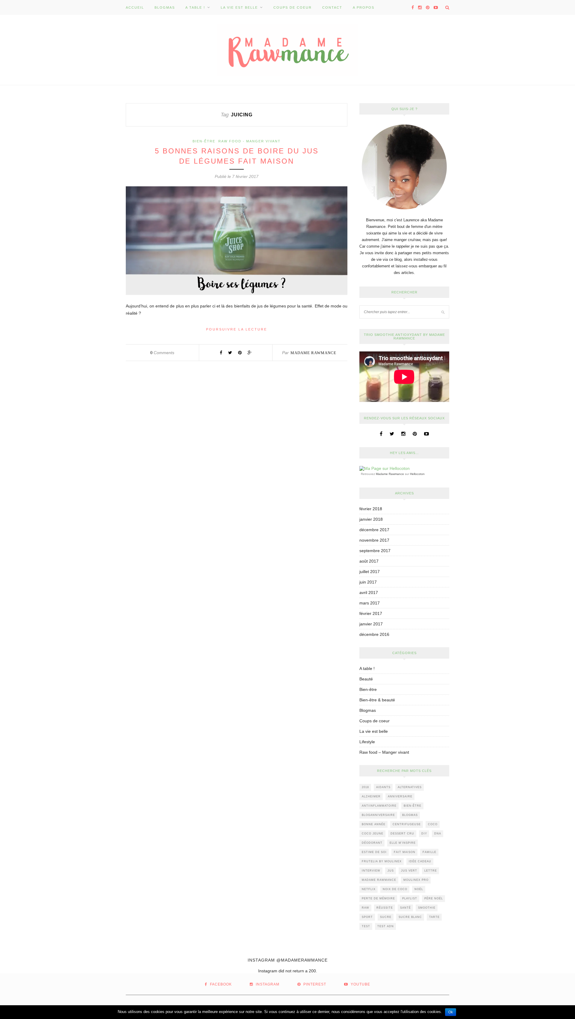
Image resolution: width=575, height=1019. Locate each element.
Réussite (384, 907)
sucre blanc (410, 917)
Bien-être (204, 141)
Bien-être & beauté (377, 699)
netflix (369, 889)
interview (371, 870)
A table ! (195, 7)
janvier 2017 (371, 624)
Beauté (366, 679)
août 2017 (369, 561)
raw (365, 907)
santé (405, 907)
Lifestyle (367, 741)
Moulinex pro (416, 879)
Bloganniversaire (378, 815)
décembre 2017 (374, 529)
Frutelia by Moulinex (382, 861)
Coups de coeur (292, 7)
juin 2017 (368, 582)
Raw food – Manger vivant (384, 752)
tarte (434, 917)
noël (418, 889)
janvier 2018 (371, 519)
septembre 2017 (375, 550)
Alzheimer (371, 796)
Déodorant (372, 842)
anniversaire (400, 796)
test (366, 926)
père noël (433, 898)
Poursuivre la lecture (236, 329)
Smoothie (426, 907)
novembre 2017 (374, 540)
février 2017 (370, 613)
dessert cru (402, 833)
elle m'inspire (403, 842)
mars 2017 (369, 603)
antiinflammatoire (379, 805)
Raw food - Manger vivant (249, 141)
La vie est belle (239, 7)
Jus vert (409, 870)
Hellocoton (417, 474)
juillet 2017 (369, 571)
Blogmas (165, 7)
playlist (409, 898)
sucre (385, 917)
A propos (363, 7)
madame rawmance (379, 879)
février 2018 (370, 508)
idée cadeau (420, 861)
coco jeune (372, 833)
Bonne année (373, 824)
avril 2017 (368, 592)
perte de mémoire (378, 898)
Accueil (135, 7)
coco (433, 824)
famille (429, 852)
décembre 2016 (374, 634)
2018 (365, 787)
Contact (332, 7)
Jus (391, 870)
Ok (450, 1012)
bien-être (412, 805)
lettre (430, 870)
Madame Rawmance (313, 353)
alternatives (410, 787)
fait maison (404, 852)
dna (437, 833)
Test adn (385, 926)
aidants (383, 787)
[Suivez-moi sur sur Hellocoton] (384, 468)
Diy (424, 833)
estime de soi (374, 852)
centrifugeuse (407, 824)
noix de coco (395, 889)
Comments (162, 352)
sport (367, 917)
